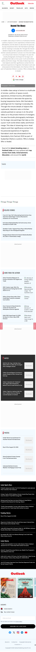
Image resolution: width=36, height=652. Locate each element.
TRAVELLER (19, 8)
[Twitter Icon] (14, 632)
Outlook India (7, 150)
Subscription (8, 609)
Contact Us (14, 642)
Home (3, 22)
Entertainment (22, 153)
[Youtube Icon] (26, 632)
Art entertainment (12, 22)
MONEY (12, 8)
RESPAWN (32, 8)
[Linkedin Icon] (22, 632)
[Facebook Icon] (10, 632)
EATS (26, 8)
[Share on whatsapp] (23, 76)
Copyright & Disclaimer (25, 642)
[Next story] (34, 326)
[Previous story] (1, 326)
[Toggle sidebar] (4, 3)
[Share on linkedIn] (19, 76)
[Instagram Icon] (18, 632)
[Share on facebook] (13, 76)
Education (6, 155)
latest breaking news (19, 148)
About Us (7, 642)
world (24, 155)
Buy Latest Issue (9, 612)
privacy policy (18, 621)
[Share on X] (16, 76)
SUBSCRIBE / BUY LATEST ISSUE (18, 626)
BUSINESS (5, 8)
